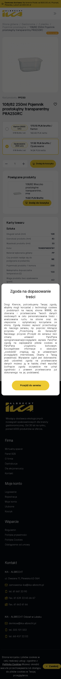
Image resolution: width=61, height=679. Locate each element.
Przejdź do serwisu (30, 385)
